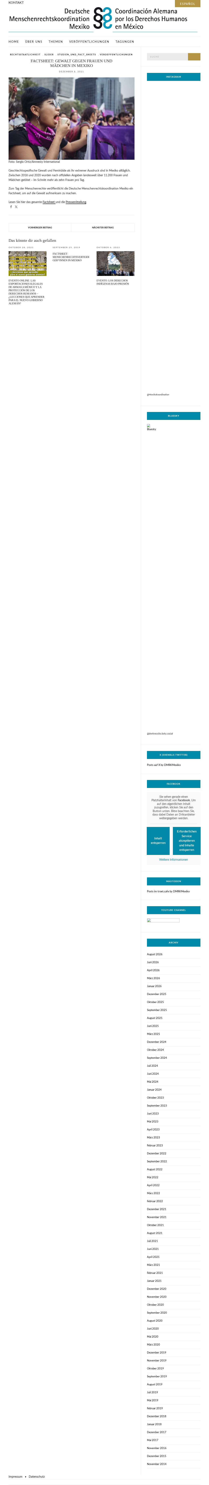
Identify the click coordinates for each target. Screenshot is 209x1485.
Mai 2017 (152, 1440)
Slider (49, 55)
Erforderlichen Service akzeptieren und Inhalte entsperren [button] (187, 840)
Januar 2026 (154, 986)
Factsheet (49, 202)
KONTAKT (16, 2)
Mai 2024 (152, 1082)
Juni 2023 (153, 1113)
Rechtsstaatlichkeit (25, 55)
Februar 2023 (155, 1145)
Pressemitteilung (76, 202)
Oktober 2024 (155, 1050)
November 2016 (157, 1448)
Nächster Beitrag (103, 227)
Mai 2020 (152, 1336)
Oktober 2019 (155, 1368)
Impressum (15, 1476)
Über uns (33, 41)
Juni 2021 (153, 1249)
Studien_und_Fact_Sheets (77, 55)
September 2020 (157, 1313)
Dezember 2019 (156, 1352)
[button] (11, 206)
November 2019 (157, 1360)
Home (14, 41)
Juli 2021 (152, 1241)
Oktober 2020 (155, 1305)
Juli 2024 (152, 1066)
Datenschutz (37, 1476)
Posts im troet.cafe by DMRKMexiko (168, 891)
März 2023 (153, 1137)
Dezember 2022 (156, 1153)
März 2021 (153, 1265)
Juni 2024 (153, 1074)
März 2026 (153, 978)
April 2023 (153, 1129)
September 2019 (157, 1376)
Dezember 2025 (156, 994)
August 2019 (154, 1384)
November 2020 (157, 1297)
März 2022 (153, 1193)
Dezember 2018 (156, 1416)
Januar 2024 (154, 1090)
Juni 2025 (153, 1026)
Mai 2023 (152, 1121)
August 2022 (154, 1169)
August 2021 (154, 1233)
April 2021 (153, 1257)
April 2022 (153, 1185)
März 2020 (153, 1344)
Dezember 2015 (156, 1456)
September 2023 (157, 1106)
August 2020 (154, 1321)
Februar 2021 (155, 1273)
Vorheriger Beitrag (40, 227)
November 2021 (157, 1217)
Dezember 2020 (156, 1289)
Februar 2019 (155, 1408)
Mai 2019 (152, 1400)
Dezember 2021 (156, 1209)
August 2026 (154, 954)
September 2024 (157, 1058)
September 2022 (157, 1161)
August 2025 (154, 1018)
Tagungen (125, 41)
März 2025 (153, 1034)
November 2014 (157, 1464)
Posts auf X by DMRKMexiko (164, 765)
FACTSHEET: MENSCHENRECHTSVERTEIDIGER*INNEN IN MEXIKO (71, 257)
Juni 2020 (153, 1329)
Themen (56, 41)
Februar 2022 (155, 1201)
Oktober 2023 (155, 1098)
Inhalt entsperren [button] (158, 841)
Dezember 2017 (156, 1432)
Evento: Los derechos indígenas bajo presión (113, 282)
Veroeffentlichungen (116, 55)
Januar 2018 (154, 1424)
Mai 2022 (152, 1177)
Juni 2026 (153, 962)
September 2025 (157, 1010)
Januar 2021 (154, 1281)
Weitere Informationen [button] (173, 859)
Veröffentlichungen (89, 41)
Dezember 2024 (156, 1042)
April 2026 (153, 970)
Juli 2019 (152, 1392)
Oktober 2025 (155, 1002)
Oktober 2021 (155, 1225)
